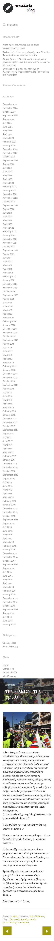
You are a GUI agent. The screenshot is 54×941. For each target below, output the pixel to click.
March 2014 (8, 586)
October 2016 (9, 470)
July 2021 (7, 257)
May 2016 (7, 489)
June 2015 (8, 530)
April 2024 (7, 134)
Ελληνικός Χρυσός (19, 919)
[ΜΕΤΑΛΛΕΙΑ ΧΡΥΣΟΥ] (19, 12)
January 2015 (9, 549)
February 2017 (9, 456)
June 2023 (8, 171)
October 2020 (9, 291)
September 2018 (10, 384)
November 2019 (10, 332)
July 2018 (7, 392)
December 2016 (10, 463)
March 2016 (8, 497)
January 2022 (9, 235)
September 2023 (10, 160)
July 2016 (7, 482)
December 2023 (10, 149)
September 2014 (10, 564)
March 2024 (8, 137)
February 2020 (9, 321)
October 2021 (9, 246)
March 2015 (8, 542)
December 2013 (10, 598)
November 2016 (10, 467)
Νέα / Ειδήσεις (10, 646)
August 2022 (8, 209)
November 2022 (10, 197)
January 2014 (9, 594)
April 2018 (7, 403)
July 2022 (7, 212)
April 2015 (7, 538)
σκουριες (24, 922)
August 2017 (8, 433)
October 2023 (9, 156)
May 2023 (7, 175)
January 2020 (9, 325)
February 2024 (9, 141)
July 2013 (7, 616)
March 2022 (8, 227)
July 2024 (7, 122)
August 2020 (8, 298)
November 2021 (10, 242)
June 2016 (8, 485)
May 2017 (7, 444)
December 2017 (10, 418)
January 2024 (9, 145)
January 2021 (9, 280)
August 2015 (8, 523)
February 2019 (9, 366)
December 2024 (10, 104)
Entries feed (8, 668)
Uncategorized (9, 642)
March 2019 (8, 362)
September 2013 (10, 609)
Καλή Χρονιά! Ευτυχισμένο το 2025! (21, 44)
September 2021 (10, 250)
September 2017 (10, 429)
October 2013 (9, 605)
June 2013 (8, 620)
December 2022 (10, 194)
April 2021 (7, 268)
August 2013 (8, 613)
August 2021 (8, 253)
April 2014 (7, 583)
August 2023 (8, 164)
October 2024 (9, 111)
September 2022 (10, 205)
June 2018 (8, 396)
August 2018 (8, 388)
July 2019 (7, 347)
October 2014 (9, 560)
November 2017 (10, 422)
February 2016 (9, 500)
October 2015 (9, 515)
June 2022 (8, 216)
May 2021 (7, 265)
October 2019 (9, 336)
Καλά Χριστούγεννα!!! (14, 48)
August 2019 (8, 343)
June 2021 (8, 261)
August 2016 (8, 478)
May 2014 (7, 579)
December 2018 (10, 373)
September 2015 (10, 519)
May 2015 (7, 534)
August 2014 (8, 568)
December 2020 (10, 283)
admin (15, 916)
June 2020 (8, 306)
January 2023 (9, 190)
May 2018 (7, 399)
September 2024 (10, 115)
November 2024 (10, 108)
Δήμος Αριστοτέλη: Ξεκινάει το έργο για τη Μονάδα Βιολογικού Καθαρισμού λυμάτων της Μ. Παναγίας (26, 61)
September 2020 (10, 295)
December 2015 (10, 508)
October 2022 (9, 201)
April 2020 (7, 313)
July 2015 (7, 527)
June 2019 (8, 351)
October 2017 (9, 426)
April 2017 (7, 448)
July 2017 (7, 437)
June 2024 (8, 126)
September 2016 (10, 474)
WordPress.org (10, 676)
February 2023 (9, 186)
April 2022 (7, 224)
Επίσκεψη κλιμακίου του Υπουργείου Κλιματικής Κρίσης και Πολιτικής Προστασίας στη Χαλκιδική (26, 71)
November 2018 (10, 377)
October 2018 (9, 381)
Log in (5, 665)
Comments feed (10, 672)
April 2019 (7, 358)
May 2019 (7, 354)
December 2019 (10, 328)
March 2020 (8, 317)
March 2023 (8, 182)
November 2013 (10, 601)
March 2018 (8, 407)
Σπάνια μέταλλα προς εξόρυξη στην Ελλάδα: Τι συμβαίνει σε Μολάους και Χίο (26, 54)
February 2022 (9, 231)
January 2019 (9, 369)
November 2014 (10, 557)
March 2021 (8, 272)
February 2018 (9, 411)
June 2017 (8, 441)
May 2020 (7, 310)
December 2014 (10, 553)
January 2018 (9, 414)
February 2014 (9, 590)
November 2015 (10, 512)
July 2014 (7, 572)
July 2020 (7, 302)
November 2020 (10, 287)
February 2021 (9, 276)
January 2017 (9, 459)
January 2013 (9, 624)
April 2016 (7, 493)
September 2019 (10, 340)
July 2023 (7, 167)
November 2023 (10, 152)
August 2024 (8, 119)
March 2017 (8, 452)
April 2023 (7, 179)
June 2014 (8, 575)
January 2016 (9, 504)
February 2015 (9, 545)
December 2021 (10, 238)
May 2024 (7, 130)
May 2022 (7, 220)
